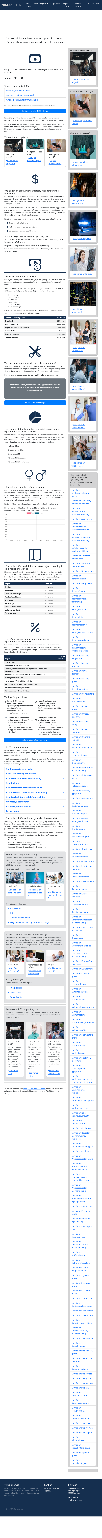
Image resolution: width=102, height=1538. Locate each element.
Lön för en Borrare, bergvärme (80, 657)
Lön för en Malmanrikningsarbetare (83, 1005)
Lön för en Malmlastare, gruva (82, 1036)
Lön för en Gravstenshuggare (80, 835)
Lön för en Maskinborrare (78, 1051)
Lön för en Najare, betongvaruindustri (80, 1114)
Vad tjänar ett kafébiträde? (14, 969)
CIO (11, 913)
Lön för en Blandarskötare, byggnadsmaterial (80, 647)
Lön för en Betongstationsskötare (82, 631)
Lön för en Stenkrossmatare (79, 1409)
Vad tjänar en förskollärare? (78, 464)
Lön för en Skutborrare (82, 1298)
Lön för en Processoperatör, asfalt (82, 1157)
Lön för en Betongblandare (79, 608)
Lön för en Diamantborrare (79, 761)
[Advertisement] (51, 23)
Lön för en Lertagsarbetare (79, 982)
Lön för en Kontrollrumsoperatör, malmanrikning (82, 919)
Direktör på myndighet (19, 917)
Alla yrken (28, 4)
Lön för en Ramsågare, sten (82, 1228)
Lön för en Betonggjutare (78, 615)
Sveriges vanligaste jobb (34, 159)
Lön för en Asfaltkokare (82, 519)
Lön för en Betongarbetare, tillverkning (79, 598)
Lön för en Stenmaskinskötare (80, 1417)
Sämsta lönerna (78, 4)
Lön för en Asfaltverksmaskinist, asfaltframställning (81, 537)
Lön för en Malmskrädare (78, 1044)
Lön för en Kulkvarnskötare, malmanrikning (79, 953)
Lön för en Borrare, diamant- (80, 672)
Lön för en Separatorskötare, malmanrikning (80, 1244)
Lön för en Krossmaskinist (79, 936)
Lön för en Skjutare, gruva (80, 1277)
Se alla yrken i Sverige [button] (35, 402)
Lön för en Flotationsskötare (80, 784)
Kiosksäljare (15, 992)
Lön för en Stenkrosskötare (79, 1394)
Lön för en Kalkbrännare (83, 881)
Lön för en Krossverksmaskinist (81, 944)
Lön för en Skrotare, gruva (81, 1284)
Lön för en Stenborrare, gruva (82, 1352)
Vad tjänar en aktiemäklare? (78, 387)
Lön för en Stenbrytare (82, 1373)
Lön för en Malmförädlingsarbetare (83, 1021)
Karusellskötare (16, 997)
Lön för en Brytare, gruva (80, 708)
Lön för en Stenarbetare (82, 1338)
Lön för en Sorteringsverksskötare (82, 1321)
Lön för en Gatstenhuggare (79, 812)
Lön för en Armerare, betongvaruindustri (81, 502)
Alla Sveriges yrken (52, 1488)
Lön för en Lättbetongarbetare (80, 990)
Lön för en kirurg (33, 1074)
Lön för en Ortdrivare (81, 1151)
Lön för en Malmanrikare (78, 998)
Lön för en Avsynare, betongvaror (81, 557)
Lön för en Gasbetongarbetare (81, 804)
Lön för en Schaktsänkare (78, 1235)
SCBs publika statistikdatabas (34, 1089)
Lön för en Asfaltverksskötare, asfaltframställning (80, 548)
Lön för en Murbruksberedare (80, 1107)
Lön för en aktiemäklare (54, 1072)
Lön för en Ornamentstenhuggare (82, 1145)
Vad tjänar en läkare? (82, 274)
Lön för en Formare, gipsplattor (81, 792)
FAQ (88, 3)
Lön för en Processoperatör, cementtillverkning (80, 1177)
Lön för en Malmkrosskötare (80, 1028)
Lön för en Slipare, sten (82, 1315)
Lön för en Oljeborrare (82, 1128)
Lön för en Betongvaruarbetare (81, 638)
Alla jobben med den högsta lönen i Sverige (29, 922)
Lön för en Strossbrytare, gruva (81, 1446)
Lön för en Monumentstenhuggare (83, 1099)
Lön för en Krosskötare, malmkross (82, 929)
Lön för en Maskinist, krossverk (81, 1059)
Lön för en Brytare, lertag (80, 723)
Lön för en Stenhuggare (82, 1383)
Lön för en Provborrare (82, 1206)
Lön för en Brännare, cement (81, 738)
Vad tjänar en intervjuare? (34, 972)
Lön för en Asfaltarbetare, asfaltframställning (80, 511)
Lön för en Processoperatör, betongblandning (79, 1166)
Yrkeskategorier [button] (40, 3)
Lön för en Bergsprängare (78, 589)
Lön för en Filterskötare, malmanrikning (82, 769)
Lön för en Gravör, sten (82, 849)
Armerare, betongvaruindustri (20, 95)
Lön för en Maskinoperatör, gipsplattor (79, 1068)
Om (93, 3)
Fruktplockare (15, 987)
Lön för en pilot (13, 1072)
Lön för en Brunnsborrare (78, 700)
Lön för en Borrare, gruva (80, 680)
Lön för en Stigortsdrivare (78, 1439)
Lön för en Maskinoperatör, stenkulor (79, 1089)
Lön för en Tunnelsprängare (79, 1462)
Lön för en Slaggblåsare (82, 1310)
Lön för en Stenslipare (82, 1423)
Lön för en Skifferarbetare (78, 1254)
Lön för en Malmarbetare (78, 1013)
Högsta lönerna (66, 4)
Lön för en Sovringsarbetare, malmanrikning (80, 1330)
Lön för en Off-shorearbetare (78, 1122)
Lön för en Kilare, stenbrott (79, 895)
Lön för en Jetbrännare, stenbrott (82, 867)
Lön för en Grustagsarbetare (80, 855)
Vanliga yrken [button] (55, 3)
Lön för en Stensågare (82, 1432)
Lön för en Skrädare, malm (81, 1292)
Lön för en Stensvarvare (82, 1427)
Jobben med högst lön (12, 162)
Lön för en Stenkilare (81, 1387)
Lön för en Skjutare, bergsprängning (80, 1269)
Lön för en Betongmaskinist (79, 623)
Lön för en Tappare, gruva (80, 1454)
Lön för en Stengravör (82, 1378)
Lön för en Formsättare (82, 798)
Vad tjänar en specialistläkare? (35, 892)
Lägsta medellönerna (55, 162)
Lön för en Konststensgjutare (80, 910)
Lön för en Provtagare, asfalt (82, 1212)
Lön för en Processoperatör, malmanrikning (79, 1188)
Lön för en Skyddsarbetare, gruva (82, 1304)
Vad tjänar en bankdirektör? (14, 891)
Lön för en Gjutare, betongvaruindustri (80, 820)
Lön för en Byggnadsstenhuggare (82, 746)
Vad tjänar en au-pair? (54, 969)
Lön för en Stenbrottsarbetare (80, 1367)
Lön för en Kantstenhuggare (79, 887)
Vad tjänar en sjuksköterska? (78, 426)
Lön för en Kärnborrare (82, 968)
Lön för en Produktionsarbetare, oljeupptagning (81, 1198)
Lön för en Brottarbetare (83, 693)
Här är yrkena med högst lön (81, 81)
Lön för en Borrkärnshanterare (81, 687)
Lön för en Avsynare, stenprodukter (81, 565)
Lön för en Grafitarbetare (78, 827)
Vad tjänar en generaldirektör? (55, 895)
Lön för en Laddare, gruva (80, 975)
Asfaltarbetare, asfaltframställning (22, 99)
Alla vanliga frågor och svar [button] (35, 740)
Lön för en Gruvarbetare (83, 861)
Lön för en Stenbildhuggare (79, 1344)
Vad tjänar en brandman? (78, 310)
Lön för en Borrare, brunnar (80, 664)
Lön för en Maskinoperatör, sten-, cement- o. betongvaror (82, 1079)
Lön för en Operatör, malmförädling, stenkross (81, 1136)
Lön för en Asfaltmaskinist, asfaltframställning (80, 526)
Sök (97, 3)
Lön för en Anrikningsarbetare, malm (81, 493)
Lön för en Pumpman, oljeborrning (82, 1220)
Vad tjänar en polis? (82, 238)
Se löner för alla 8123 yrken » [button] (35, 111)
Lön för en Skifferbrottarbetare (81, 1261)
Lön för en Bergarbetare (83, 571)
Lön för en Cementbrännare (79, 754)
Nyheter (48, 1491)
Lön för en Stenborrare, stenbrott (82, 1360)
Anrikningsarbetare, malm (18, 90)
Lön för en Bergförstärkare (79, 577)
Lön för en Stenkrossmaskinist (81, 1401)
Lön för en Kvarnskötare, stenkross (83, 962)
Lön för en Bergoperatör (83, 583)
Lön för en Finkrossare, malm (82, 777)
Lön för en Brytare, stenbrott (80, 731)
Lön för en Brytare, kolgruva (80, 715)
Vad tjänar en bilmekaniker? (78, 202)
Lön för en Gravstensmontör (80, 843)
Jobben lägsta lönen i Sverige (82, 122)
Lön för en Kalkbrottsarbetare (80, 875)
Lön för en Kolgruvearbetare (80, 903)
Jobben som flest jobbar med (80, 163)
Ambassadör (15, 908)
